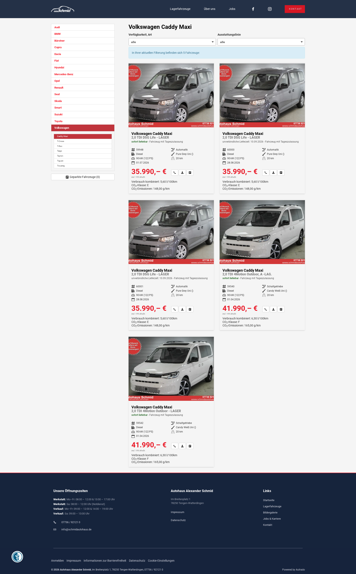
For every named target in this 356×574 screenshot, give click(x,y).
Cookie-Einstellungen (161, 560)
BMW (57, 33)
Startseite (268, 500)
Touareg (61, 166)
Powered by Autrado (293, 569)
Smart (58, 107)
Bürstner (59, 40)
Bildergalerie (270, 512)
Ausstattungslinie (229, 34)
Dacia (57, 54)
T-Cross (60, 141)
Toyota (58, 121)
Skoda (58, 101)
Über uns (209, 9)
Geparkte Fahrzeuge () (85, 177)
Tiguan (60, 161)
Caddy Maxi (62, 136)
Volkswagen (61, 127)
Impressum (177, 512)
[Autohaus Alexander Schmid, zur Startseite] (62, 9)
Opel (57, 80)
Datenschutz (178, 520)
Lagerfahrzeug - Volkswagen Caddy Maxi (171, 128)
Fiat (56, 60)
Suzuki (58, 114)
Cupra (58, 47)
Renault (58, 87)
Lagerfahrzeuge (180, 9)
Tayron (60, 156)
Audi (57, 27)
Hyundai (59, 67)
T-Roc (59, 146)
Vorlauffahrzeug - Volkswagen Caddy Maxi (262, 128)
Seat (57, 94)
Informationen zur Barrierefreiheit (105, 560)
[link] (174, 173)
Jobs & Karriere (272, 518)
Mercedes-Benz (63, 74)
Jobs (232, 9)
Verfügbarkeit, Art (140, 34)
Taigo (59, 151)
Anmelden (57, 560)
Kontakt (295, 9)
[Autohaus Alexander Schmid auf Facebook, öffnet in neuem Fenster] (253, 9)
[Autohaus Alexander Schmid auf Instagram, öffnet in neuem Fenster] (270, 9)
